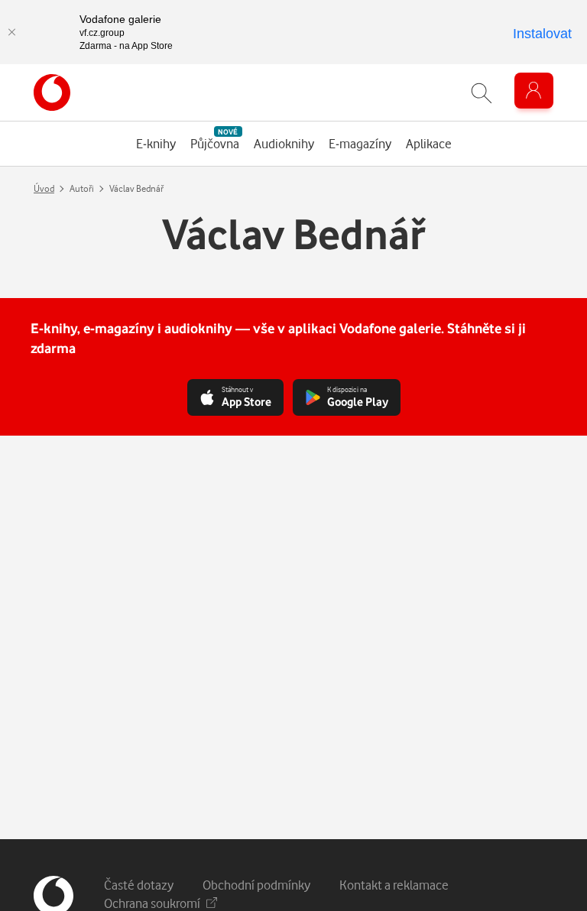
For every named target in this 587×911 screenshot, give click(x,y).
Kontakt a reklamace (394, 885)
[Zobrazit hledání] (481, 93)
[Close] (11, 32)
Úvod (44, 188)
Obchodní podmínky (256, 885)
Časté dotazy (139, 885)
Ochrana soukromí (152, 903)
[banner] (52, 92)
